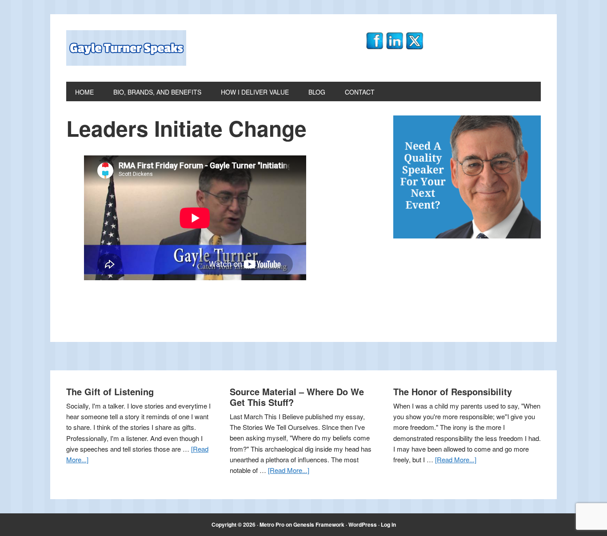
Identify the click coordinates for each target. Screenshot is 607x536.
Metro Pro (272, 524)
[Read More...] (288, 470)
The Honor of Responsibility (452, 391)
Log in (388, 524)
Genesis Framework (318, 524)
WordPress (362, 524)
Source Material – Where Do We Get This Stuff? (297, 397)
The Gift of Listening (110, 391)
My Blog (126, 48)
